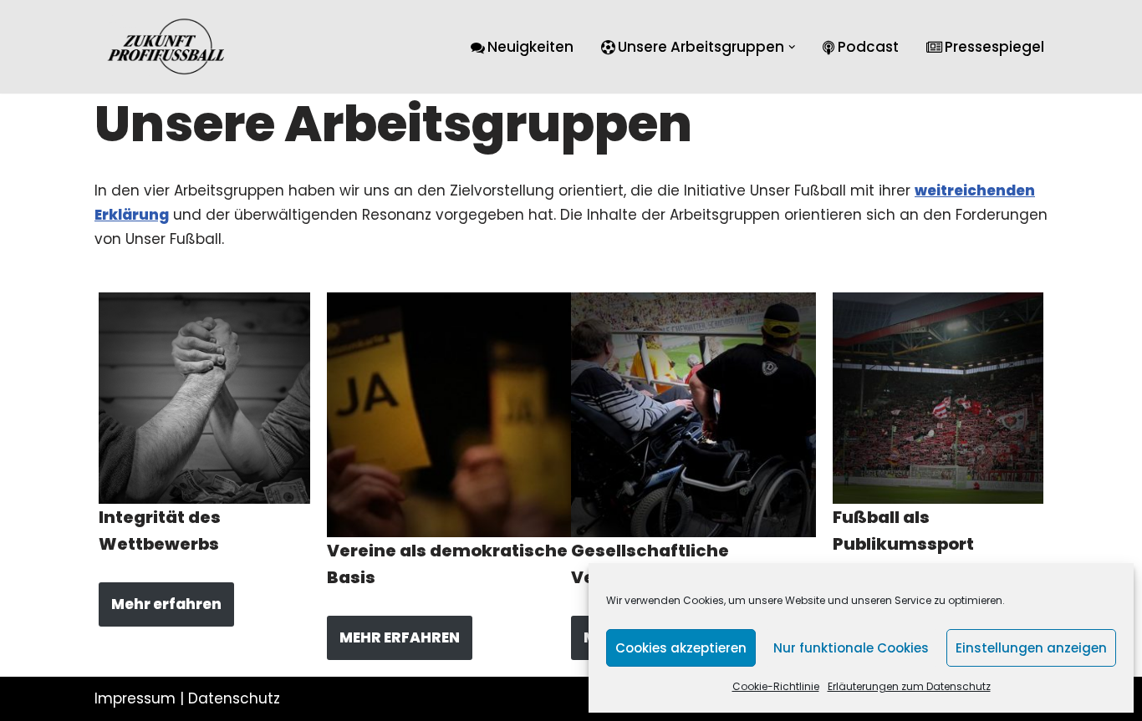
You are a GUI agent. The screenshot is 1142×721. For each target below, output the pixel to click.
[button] (792, 47)
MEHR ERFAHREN (399, 637)
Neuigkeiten (530, 47)
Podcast (868, 47)
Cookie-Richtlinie (775, 686)
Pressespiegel (994, 47)
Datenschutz (234, 698)
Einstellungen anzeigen (1031, 648)
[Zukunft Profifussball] (166, 47)
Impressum (135, 698)
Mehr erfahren (166, 604)
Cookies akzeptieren (681, 648)
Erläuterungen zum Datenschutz (909, 686)
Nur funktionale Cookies (851, 648)
